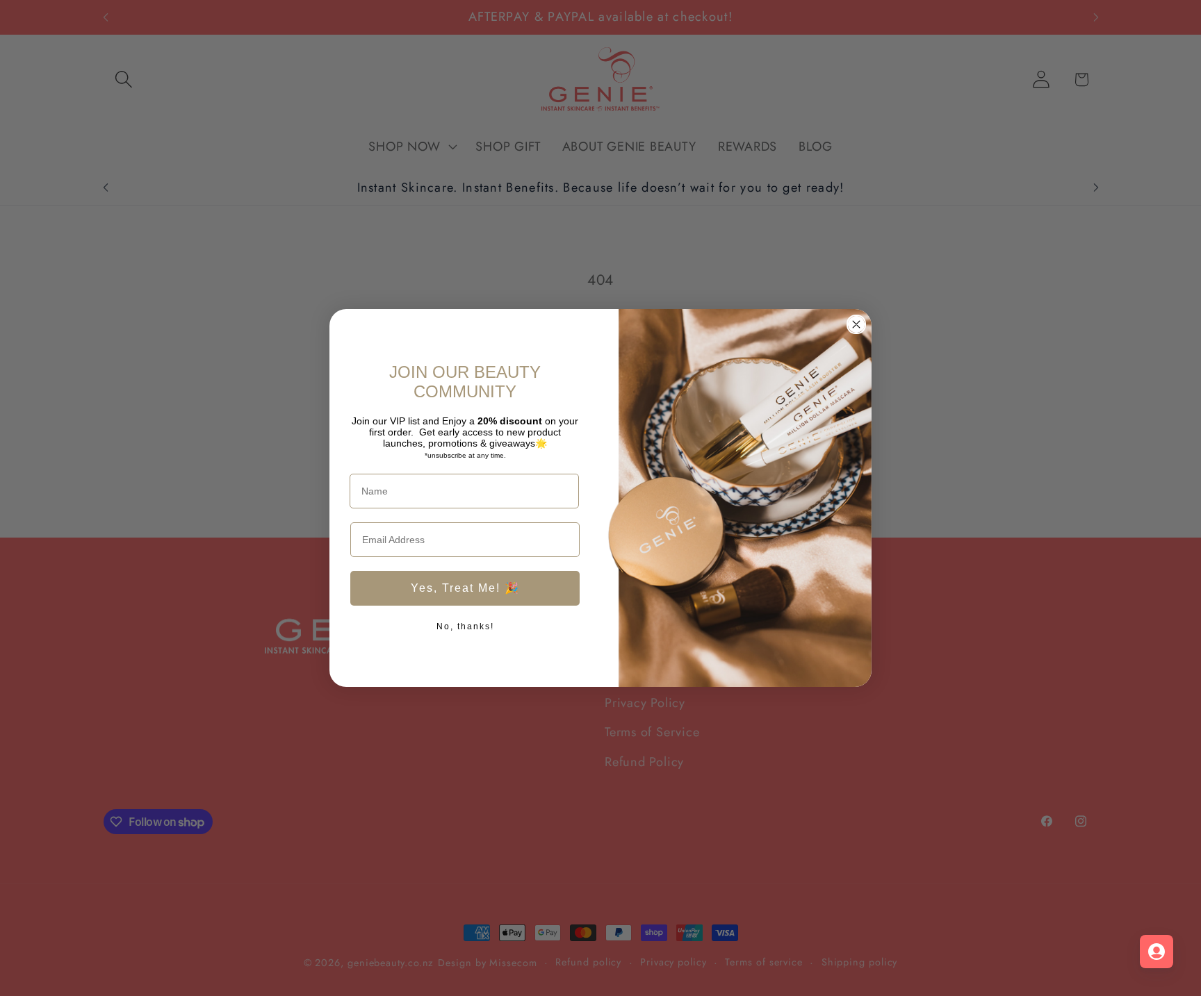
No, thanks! (465, 626)
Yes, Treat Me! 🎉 (465, 588)
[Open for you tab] (1156, 951)
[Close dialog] (856, 324)
